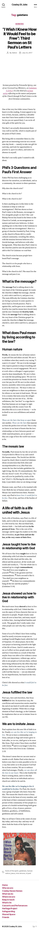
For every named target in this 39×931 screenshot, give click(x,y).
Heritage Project (9, 908)
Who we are (7, 888)
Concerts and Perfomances (14, 905)
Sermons (19, 24)
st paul (28, 873)
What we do (7, 894)
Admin (14, 53)
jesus (13, 873)
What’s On (6, 902)
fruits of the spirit (11, 871)
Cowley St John (19, 4)
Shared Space (8, 914)
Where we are (8, 897)
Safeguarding (8, 911)
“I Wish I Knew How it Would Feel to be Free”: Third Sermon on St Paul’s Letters (19, 38)
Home (5, 885)
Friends (5, 917)
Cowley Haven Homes (12, 891)
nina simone (20, 873)
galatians (22, 871)
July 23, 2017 (27, 53)
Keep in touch (8, 900)
